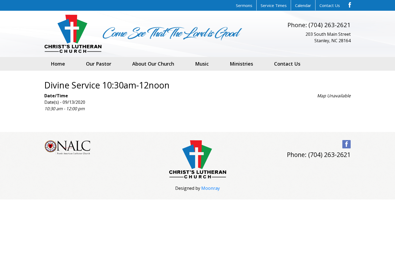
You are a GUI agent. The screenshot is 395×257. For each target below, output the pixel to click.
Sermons (244, 5)
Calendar (303, 5)
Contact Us (329, 5)
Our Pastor (98, 63)
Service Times (274, 5)
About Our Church (153, 63)
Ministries (241, 63)
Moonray (210, 188)
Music (202, 63)
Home (58, 63)
